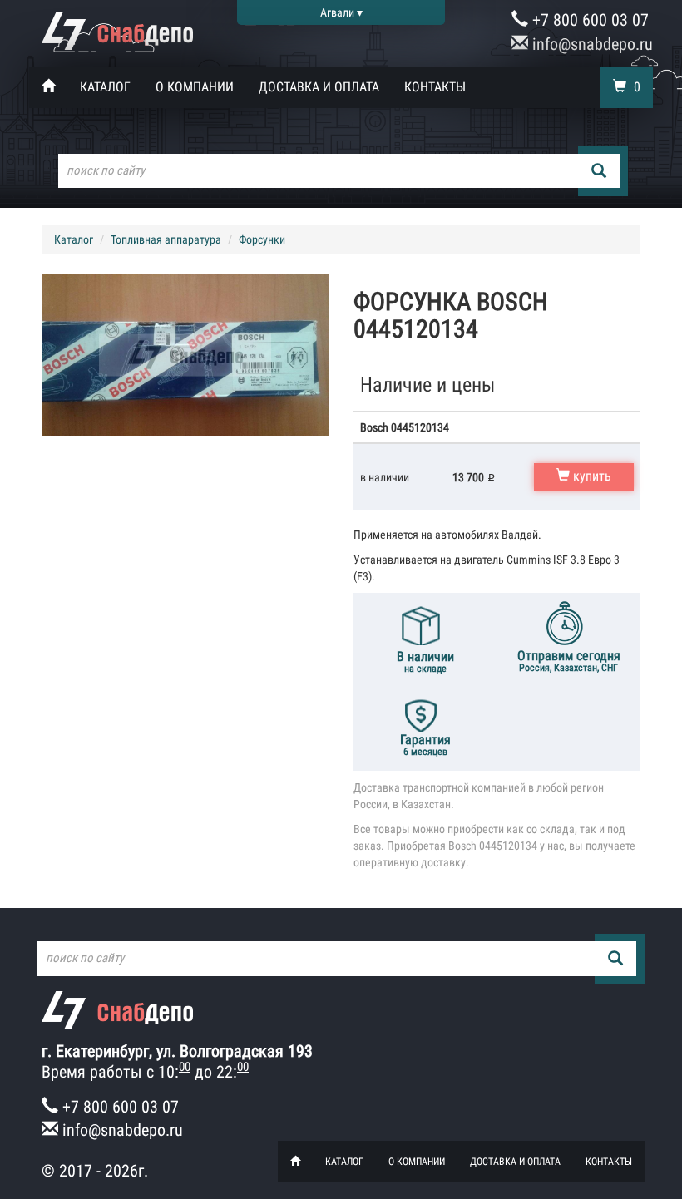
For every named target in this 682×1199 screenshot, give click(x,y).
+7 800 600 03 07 (588, 20)
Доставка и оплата (319, 87)
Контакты (435, 87)
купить (590, 476)
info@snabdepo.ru (590, 44)
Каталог (105, 87)
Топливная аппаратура (166, 239)
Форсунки (262, 239)
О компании (195, 87)
